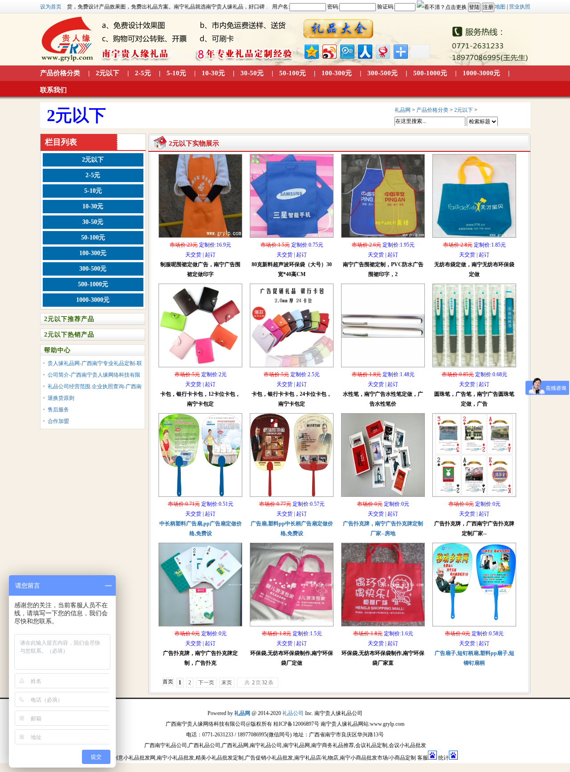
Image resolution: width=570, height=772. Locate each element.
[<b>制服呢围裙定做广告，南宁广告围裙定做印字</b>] (200, 238)
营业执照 (519, 7)
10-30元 (213, 73)
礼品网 (403, 110)
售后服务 (58, 409)
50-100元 (292, 73)
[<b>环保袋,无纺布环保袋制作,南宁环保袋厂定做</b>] (292, 627)
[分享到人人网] (364, 50)
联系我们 (53, 89)
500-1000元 (430, 73)
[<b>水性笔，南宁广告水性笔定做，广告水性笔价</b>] (383, 368)
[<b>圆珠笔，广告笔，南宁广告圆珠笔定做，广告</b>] (474, 368)
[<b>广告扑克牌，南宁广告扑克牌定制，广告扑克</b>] (200, 627)
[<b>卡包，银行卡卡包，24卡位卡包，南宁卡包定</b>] (292, 368)
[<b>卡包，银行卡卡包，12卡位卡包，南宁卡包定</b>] (200, 368)
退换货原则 (61, 398)
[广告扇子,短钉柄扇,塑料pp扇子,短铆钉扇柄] (474, 627)
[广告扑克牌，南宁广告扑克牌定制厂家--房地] (383, 497)
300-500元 (382, 73)
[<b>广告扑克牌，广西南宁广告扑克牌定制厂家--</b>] (474, 497)
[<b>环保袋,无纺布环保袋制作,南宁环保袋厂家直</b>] (383, 627)
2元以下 (107, 73)
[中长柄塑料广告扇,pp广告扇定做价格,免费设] (200, 497)
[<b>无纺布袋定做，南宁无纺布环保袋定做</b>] (474, 238)
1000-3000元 (481, 73)
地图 (500, 7)
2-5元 (143, 73)
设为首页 (50, 7)
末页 (226, 682)
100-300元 (337, 73)
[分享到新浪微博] (329, 50)
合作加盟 (58, 421)
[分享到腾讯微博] (346, 50)
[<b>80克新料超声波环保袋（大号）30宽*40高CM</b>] (292, 238)
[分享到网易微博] (382, 50)
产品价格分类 (60, 73)
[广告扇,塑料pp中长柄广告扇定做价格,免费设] (292, 497)
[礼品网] (338, 29)
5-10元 (176, 73)
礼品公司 (293, 713)
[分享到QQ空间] (311, 50)
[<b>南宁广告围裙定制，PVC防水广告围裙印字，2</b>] (383, 238)
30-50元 (252, 73)
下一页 (206, 682)
